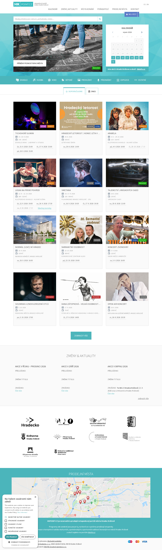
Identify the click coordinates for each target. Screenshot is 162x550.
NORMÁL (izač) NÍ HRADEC (28, 247)
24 (113, 58)
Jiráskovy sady (114, 199)
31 (113, 62)
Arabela (112, 133)
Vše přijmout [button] (11, 537)
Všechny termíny (44, 208)
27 (127, 58)
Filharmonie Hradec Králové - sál (76, 199)
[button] (25, 147)
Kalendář (52, 9)
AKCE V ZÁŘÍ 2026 (70, 366)
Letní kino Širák (68, 142)
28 (132, 58)
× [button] (35, 497)
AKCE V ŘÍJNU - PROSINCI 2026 (30, 366)
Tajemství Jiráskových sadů (123, 190)
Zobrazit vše (143, 398)
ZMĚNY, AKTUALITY (69, 9)
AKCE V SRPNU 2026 (118, 366)
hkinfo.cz (91, 532)
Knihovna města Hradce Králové (29, 313)
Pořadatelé (103, 9)
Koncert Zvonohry (118, 247)
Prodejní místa (119, 9)
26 (122, 58)
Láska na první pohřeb (27, 190)
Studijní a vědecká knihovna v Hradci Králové (81, 313)
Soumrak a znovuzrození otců (32, 304)
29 (136, 58)
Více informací (22, 512)
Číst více (18, 391)
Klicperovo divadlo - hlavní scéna (123, 142)
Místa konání (87, 9)
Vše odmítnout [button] (27, 537)
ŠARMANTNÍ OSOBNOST (73, 247)
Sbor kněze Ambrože (117, 256)
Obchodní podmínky (54, 541)
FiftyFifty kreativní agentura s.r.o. (55, 547)
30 (141, 58)
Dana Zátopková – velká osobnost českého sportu (81, 304)
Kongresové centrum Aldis (73, 256)
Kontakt (135, 9)
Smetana (66, 190)
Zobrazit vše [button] (81, 335)
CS (144, 4)
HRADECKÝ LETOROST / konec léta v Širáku (81, 133)
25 (118, 58)
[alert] (20, 521)
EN (148, 4)
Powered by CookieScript (20, 545)
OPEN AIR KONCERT (117, 304)
